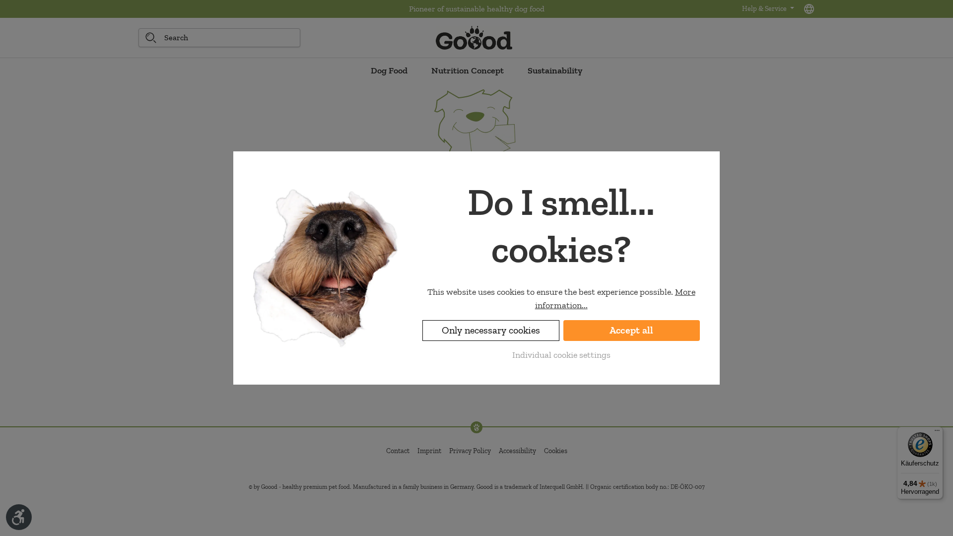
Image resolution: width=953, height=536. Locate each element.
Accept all (632, 330)
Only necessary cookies (491, 330)
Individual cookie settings (561, 355)
